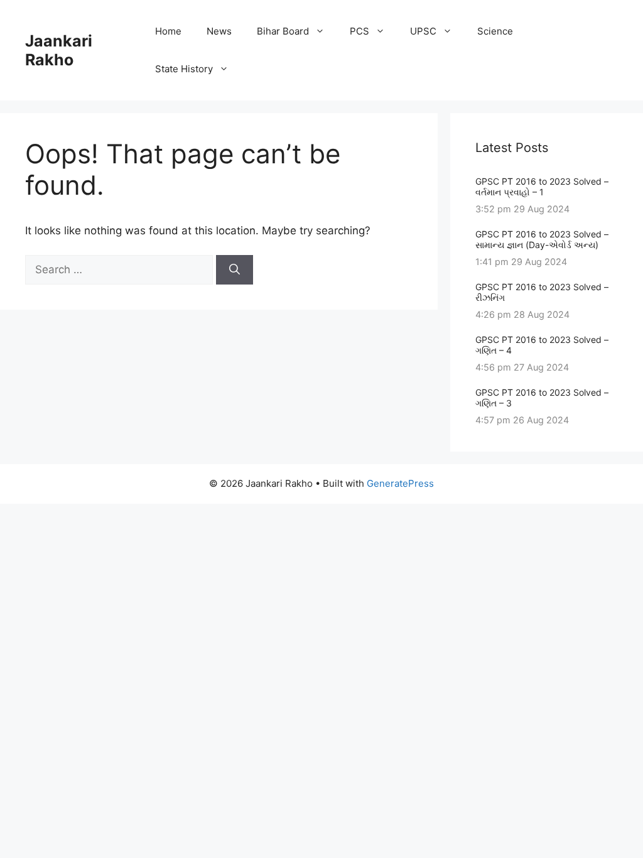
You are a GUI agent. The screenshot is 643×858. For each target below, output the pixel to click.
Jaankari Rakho (58, 50)
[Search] (234, 270)
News (219, 31)
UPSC (423, 31)
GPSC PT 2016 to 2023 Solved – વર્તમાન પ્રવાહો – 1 (541, 186)
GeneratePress (400, 483)
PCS (359, 31)
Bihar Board (283, 31)
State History (184, 69)
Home (168, 31)
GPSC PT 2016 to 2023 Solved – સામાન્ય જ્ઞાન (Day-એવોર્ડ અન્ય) (541, 239)
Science (495, 31)
